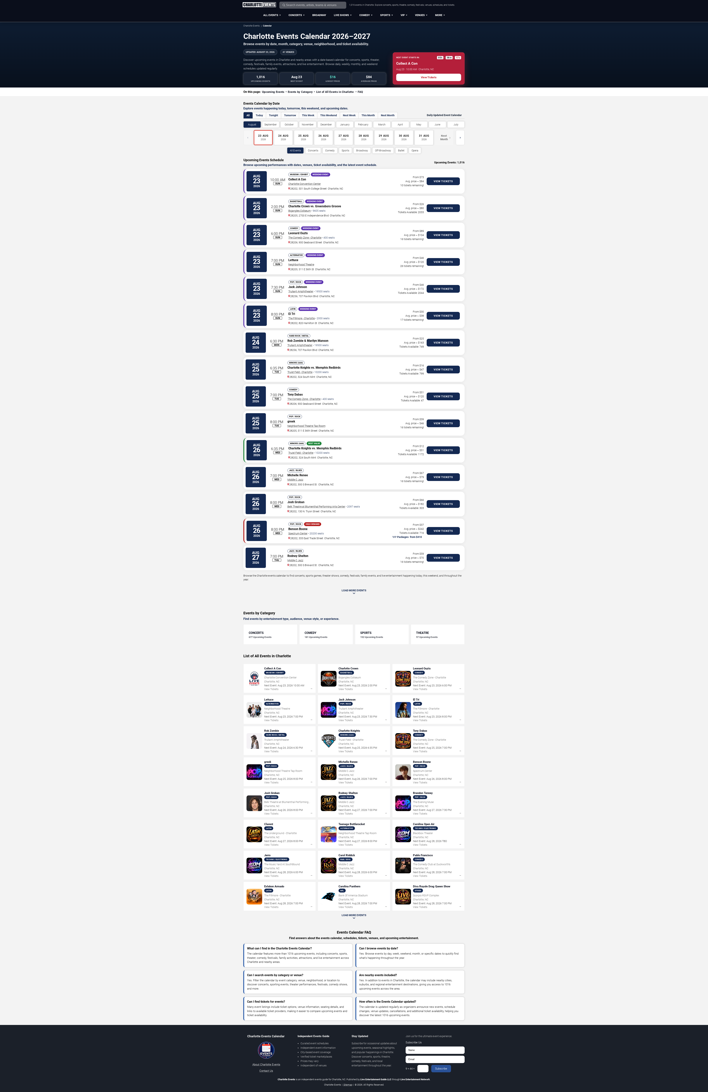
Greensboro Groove (328, 206)
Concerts (295, 15)
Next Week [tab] (349, 115)
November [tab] (308, 124)
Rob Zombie (295, 340)
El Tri (291, 314)
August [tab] (252, 124)
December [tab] (326, 124)
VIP (403, 15)
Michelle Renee (297, 475)
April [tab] (400, 124)
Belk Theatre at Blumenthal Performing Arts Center (316, 506)
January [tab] (345, 124)
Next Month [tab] (388, 115)
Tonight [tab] (273, 115)
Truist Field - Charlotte (299, 372)
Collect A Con (297, 179)
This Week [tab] (308, 115)
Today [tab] (259, 115)
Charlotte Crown (299, 206)
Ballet (401, 150)
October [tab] (289, 124)
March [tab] (382, 124)
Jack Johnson (297, 287)
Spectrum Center (298, 533)
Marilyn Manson (317, 340)
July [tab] (456, 124)
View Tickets (428, 77)
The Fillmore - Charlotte (301, 318)
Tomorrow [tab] (290, 115)
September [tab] (270, 124)
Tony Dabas (295, 394)
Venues (420, 15)
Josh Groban (295, 502)
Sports (385, 15)
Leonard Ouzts (298, 233)
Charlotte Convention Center (304, 183)
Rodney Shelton (297, 556)
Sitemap (347, 1084)
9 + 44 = (410, 1068)
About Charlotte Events (266, 1064)
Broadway (319, 15)
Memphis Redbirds (328, 367)
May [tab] (418, 124)
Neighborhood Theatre (301, 264)
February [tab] (363, 124)
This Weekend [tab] (328, 115)
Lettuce (293, 260)
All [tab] (248, 115)
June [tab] (437, 124)
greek (291, 421)
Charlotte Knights (298, 367)
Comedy (364, 15)
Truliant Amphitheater (300, 291)
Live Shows (341, 15)
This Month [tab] (368, 115)
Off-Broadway (383, 150)
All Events (270, 15)
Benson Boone (298, 529)
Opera (415, 150)
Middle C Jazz (295, 479)
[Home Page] (259, 5)
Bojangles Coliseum (299, 210)
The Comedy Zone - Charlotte (304, 237)
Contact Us (266, 1070)
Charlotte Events (251, 25)
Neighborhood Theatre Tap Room (306, 425)
